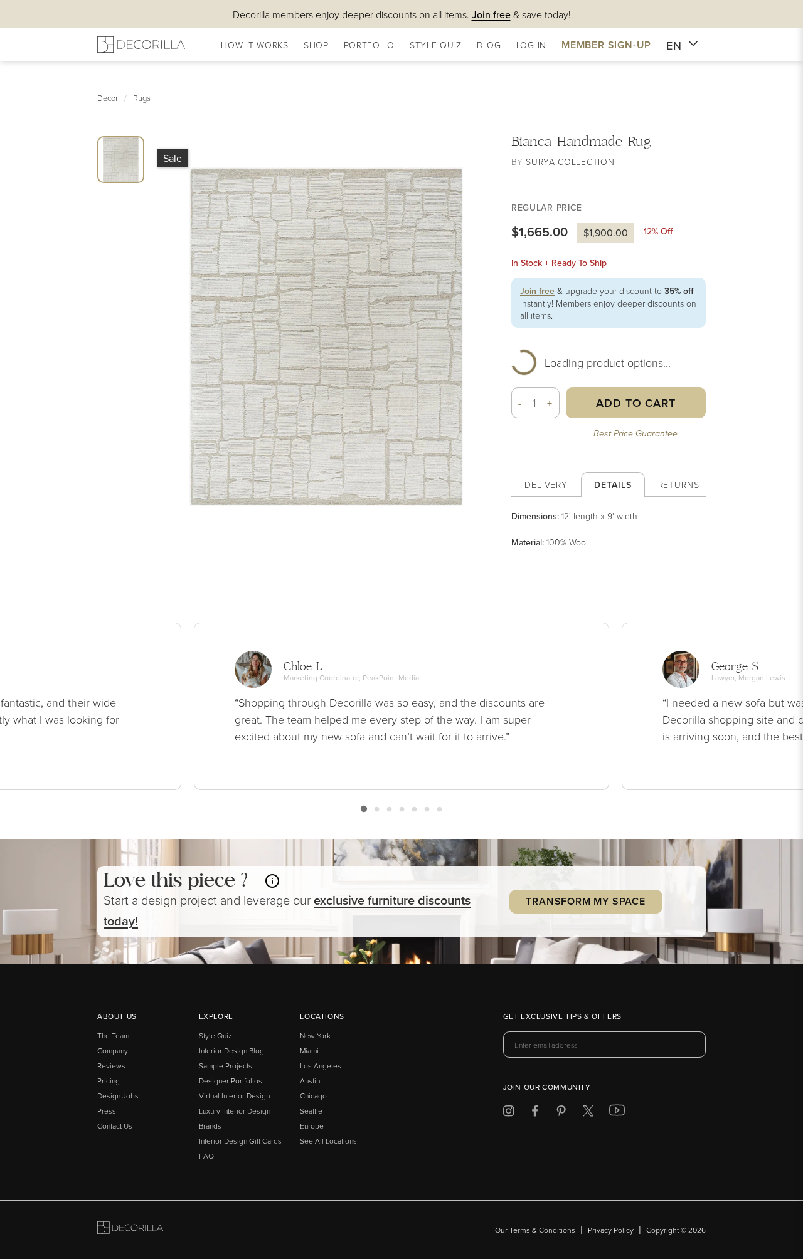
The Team (113, 1035)
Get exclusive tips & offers (562, 1017)
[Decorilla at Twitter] (588, 1113)
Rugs (142, 97)
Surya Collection (570, 161)
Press (106, 1110)
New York (315, 1035)
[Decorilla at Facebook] (534, 1113)
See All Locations (328, 1140)
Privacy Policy (611, 1230)
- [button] (520, 403)
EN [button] (674, 45)
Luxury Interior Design (234, 1110)
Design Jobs (118, 1095)
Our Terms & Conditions (535, 1230)
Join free (537, 291)
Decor (107, 97)
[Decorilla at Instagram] (508, 1113)
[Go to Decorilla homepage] (130, 1229)
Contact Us (114, 1125)
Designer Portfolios (230, 1080)
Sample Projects (225, 1065)
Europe (312, 1125)
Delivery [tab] (546, 484)
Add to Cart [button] (636, 403)
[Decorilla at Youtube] (617, 1113)
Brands (210, 1125)
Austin (310, 1080)
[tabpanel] (608, 529)
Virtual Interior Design (234, 1095)
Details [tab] (612, 484)
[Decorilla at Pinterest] (561, 1113)
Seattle (311, 1110)
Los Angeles (320, 1065)
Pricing (108, 1080)
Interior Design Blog (231, 1050)
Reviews (111, 1065)
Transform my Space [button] (585, 901)
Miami (309, 1050)
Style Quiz (215, 1035)
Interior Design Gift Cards (240, 1140)
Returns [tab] (678, 484)
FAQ (206, 1156)
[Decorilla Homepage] (141, 44)
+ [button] (550, 403)
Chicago (313, 1095)
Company (112, 1050)
